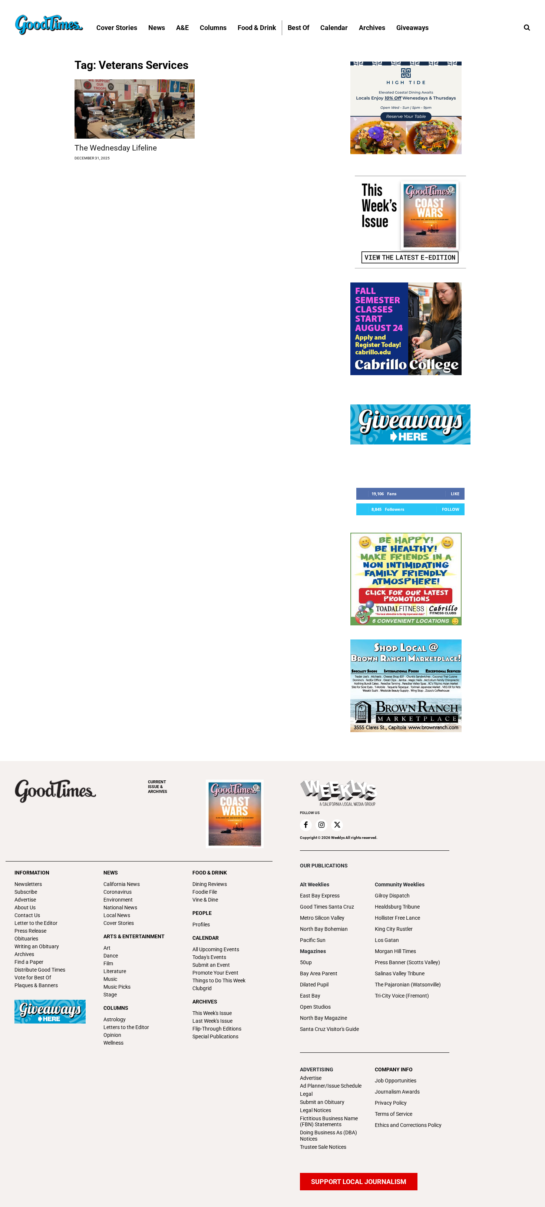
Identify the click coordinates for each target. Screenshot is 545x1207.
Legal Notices (315, 1110)
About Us (25, 907)
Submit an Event (211, 965)
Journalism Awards (397, 1092)
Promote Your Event (215, 973)
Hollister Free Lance (397, 918)
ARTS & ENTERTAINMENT (134, 936)
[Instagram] (321, 825)
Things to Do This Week (218, 980)
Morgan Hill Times (395, 951)
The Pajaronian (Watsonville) (408, 985)
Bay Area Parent (318, 973)
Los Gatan (387, 940)
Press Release (30, 931)
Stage (110, 995)
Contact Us (27, 915)
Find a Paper (28, 962)
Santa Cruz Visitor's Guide (329, 1029)
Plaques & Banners (36, 985)
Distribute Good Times (39, 970)
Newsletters (28, 884)
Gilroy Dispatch (392, 896)
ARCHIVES (157, 787)
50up (306, 962)
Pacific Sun (313, 940)
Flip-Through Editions (216, 1029)
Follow (450, 509)
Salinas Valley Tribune (400, 973)
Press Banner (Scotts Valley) (407, 962)
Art (106, 948)
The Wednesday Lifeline (116, 147)
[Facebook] (306, 825)
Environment (118, 900)
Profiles (201, 924)
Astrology (114, 1019)
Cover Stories (118, 923)
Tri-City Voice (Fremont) (402, 996)
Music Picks (117, 987)
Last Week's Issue (212, 1021)
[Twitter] (337, 825)
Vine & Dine (205, 900)
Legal (306, 1094)
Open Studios (315, 1007)
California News (121, 884)
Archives (24, 954)
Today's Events (209, 957)
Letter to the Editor (35, 923)
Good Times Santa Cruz (327, 907)
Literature (114, 971)
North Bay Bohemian (324, 929)
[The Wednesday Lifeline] (135, 109)
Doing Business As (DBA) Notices (328, 1136)
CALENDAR (205, 938)
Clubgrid (202, 988)
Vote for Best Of (32, 978)
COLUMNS (115, 1008)
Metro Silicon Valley (322, 918)
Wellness (113, 1043)
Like (455, 493)
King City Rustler (394, 929)
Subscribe (25, 892)
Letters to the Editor (126, 1027)
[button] (527, 28)
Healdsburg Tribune (397, 907)
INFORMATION (31, 873)
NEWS (110, 873)
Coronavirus (117, 892)
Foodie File (204, 892)
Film (108, 963)
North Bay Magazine (323, 1018)
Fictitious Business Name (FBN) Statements (329, 1121)
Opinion (112, 1035)
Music (110, 979)
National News (120, 907)
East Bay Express (320, 896)
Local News (116, 915)
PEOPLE (202, 913)
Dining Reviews (209, 884)
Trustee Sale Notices (323, 1147)
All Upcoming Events (215, 949)
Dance (110, 956)
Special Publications (215, 1036)
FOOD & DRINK (209, 873)
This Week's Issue (212, 1013)
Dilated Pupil (314, 985)
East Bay (310, 996)
